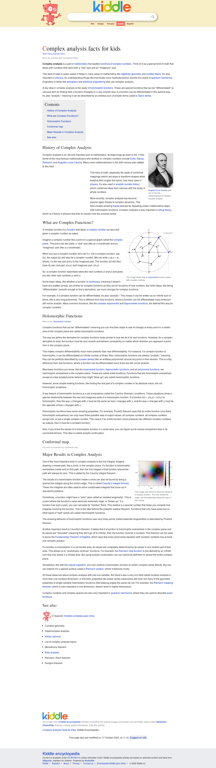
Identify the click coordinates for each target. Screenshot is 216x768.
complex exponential (108, 303)
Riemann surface (95, 568)
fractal (116, 206)
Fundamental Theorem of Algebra (72, 537)
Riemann (47, 162)
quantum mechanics (161, 77)
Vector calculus (53, 636)
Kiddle (45, 763)
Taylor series (144, 95)
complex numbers (122, 63)
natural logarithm (77, 564)
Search (152, 17)
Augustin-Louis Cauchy (157, 190)
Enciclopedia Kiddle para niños (111, 763)
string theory (164, 210)
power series (87, 359)
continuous (94, 281)
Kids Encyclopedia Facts (54, 53)
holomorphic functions (101, 88)
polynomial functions (148, 369)
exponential (153, 277)
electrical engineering (94, 81)
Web (92, 23)
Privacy (76, 763)
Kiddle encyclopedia (70, 721)
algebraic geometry (131, 74)
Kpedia (121, 23)
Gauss (140, 158)
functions (105, 63)
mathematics (80, 63)
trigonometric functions (136, 303)
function (71, 229)
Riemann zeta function (130, 551)
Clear (146, 16)
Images (101, 23)
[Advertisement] (107, 35)
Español (130, 23)
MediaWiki (89, 760)
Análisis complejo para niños (79, 615)
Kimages (110, 23)
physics (59, 77)
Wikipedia (47, 760)
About (66, 763)
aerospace (72, 81)
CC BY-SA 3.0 (73, 757)
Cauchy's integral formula (115, 483)
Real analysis (52, 652)
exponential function (93, 369)
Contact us (88, 763)
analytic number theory (127, 184)
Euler (133, 158)
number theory (153, 74)
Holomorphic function (62, 321)
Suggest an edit (138, 737)
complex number (97, 229)
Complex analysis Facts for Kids (59, 730)
